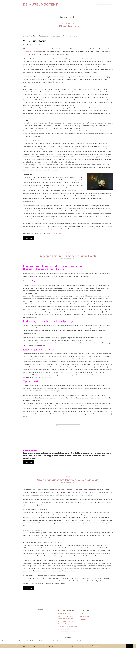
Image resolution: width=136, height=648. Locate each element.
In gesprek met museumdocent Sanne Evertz (67, 256)
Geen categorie (84, 616)
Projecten (70, 23)
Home (81, 8)
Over (87, 8)
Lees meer (29, 238)
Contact (108, 8)
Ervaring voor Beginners (31, 51)
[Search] (54, 609)
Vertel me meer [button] (95, 646)
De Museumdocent (40, 4)
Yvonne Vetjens (32, 281)
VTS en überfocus (68, 26)
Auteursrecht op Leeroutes (67, 632)
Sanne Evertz (30, 450)
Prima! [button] (129, 645)
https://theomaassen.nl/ (54, 233)
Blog (63, 23)
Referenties (97, 8)
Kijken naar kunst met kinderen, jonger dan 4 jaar (68, 480)
